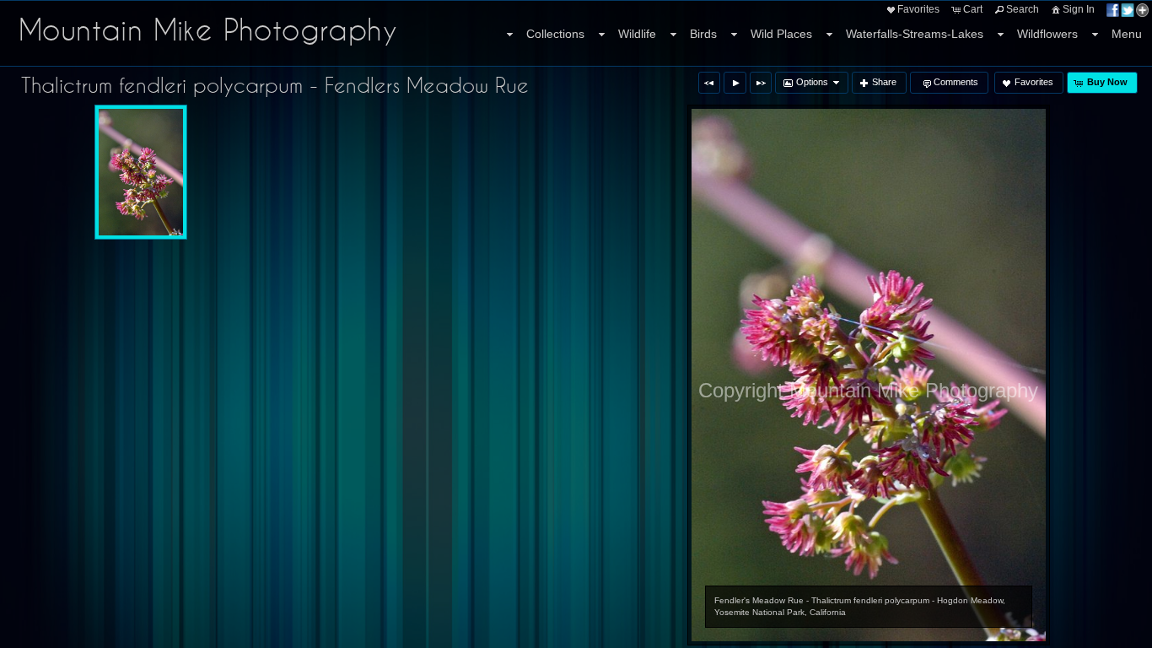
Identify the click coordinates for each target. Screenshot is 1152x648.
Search (1022, 9)
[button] (709, 83)
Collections (555, 33)
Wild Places (781, 33)
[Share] (1127, 9)
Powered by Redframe (1093, 632)
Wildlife (637, 33)
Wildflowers (1047, 33)
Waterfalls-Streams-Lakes (914, 33)
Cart (972, 9)
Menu (1127, 33)
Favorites (918, 9)
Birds (703, 33)
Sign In (1079, 9)
